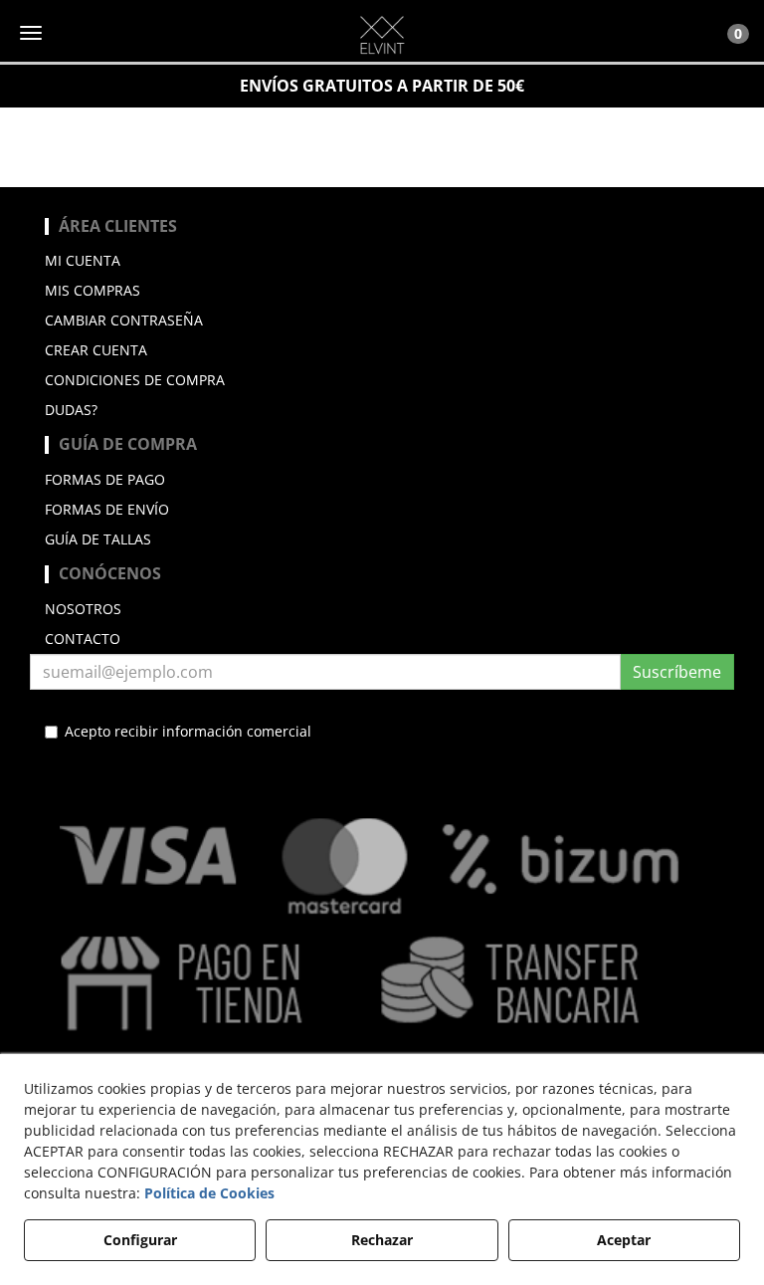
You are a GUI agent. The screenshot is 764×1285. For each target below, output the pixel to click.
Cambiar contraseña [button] (124, 320)
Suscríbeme (677, 672)
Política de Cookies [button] (209, 1192)
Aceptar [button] (624, 1239)
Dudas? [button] (71, 409)
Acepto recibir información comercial (188, 731)
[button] (382, 35)
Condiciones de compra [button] (135, 379)
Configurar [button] (140, 1239)
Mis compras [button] (92, 290)
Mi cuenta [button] (82, 260)
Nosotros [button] (83, 608)
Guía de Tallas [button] (98, 539)
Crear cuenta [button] (96, 349)
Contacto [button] (82, 638)
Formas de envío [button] (107, 509)
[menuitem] (382, 261)
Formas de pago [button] (105, 479)
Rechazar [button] (382, 1239)
